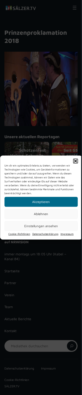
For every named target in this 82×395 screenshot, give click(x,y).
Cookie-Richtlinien (19, 234)
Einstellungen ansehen (41, 226)
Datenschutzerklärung (45, 234)
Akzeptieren (41, 202)
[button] (75, 161)
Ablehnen (41, 214)
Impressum (67, 234)
